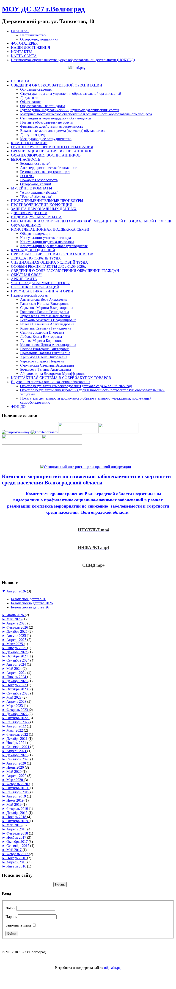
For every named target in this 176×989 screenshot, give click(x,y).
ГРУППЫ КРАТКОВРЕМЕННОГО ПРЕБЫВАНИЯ (52, 147)
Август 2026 (16, 591)
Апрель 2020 (16, 776)
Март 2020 (15, 780)
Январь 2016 (16, 866)
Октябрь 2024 (17, 656)
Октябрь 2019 (17, 788)
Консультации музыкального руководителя (54, 246)
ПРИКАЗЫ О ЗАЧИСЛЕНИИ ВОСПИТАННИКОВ (52, 254)
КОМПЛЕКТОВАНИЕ (29, 143)
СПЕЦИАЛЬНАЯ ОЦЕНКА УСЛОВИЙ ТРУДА (49, 262)
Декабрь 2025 (17, 631)
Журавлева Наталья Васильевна (45, 316)
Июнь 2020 (15, 767)
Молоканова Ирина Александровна (48, 345)
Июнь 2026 (15, 615)
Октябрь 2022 (17, 718)
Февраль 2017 (17, 854)
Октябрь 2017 (17, 841)
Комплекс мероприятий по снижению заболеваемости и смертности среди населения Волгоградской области (86, 479)
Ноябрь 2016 (16, 858)
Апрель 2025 (16, 640)
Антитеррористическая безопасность (49, 168)
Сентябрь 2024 (18, 660)
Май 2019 (14, 804)
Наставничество (33, 35)
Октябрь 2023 (17, 689)
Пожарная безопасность (39, 180)
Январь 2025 (16, 648)
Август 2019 (16, 796)
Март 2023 (15, 706)
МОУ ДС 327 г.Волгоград (43, 9)
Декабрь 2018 (17, 813)
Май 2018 (14, 825)
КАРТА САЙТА (24, 56)
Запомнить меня (18, 925)
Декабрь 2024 (17, 652)
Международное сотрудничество (46, 139)
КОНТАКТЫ (21, 52)
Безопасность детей (35, 163)
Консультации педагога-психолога (47, 242)
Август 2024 (16, 664)
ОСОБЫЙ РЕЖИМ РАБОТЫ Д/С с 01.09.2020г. (48, 266)
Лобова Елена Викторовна (41, 336)
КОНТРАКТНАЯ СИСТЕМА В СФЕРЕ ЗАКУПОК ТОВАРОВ (61, 378)
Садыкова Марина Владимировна (46, 308)
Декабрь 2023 (17, 681)
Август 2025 (16, 636)
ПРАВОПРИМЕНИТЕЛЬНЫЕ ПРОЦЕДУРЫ (47, 201)
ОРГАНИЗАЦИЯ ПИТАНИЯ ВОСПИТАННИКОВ (52, 151)
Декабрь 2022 (17, 714)
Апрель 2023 (16, 701)
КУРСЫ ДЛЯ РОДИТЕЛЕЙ (33, 250)
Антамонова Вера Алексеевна (43, 299)
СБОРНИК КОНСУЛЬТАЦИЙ (35, 287)
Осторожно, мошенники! (40, 39)
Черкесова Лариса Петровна (42, 361)
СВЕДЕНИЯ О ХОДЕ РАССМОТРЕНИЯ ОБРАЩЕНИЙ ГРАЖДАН (65, 271)
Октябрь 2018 (17, 821)
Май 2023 (14, 697)
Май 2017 (14, 850)
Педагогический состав (29, 295)
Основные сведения (36, 89)
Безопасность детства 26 (30, 607)
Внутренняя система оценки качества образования (50, 382)
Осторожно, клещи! (35, 184)
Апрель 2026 (16, 623)
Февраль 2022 (17, 734)
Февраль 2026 (17, 627)
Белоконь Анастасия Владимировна (48, 320)
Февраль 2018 (17, 833)
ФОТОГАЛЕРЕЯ (24, 43)
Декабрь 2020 (17, 755)
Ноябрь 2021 (16, 743)
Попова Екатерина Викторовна (44, 349)
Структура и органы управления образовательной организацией (70, 93)
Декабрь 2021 (17, 738)
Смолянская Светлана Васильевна (47, 365)
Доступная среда (33, 135)
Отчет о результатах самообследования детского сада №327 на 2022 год (76, 386)
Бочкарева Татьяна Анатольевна (45, 369)
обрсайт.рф (112, 968)
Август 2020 (16, 763)
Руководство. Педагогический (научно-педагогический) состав (69, 110)
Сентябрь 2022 (18, 722)
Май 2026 (14, 619)
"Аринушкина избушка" (39, 192)
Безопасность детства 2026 (32, 603)
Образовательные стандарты (42, 106)
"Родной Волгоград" (36, 196)
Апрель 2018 (16, 829)
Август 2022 (16, 726)
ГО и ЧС (27, 176)
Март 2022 (15, 730)
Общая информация (35, 233)
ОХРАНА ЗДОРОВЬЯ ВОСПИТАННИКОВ (46, 155)
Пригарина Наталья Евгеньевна (45, 353)
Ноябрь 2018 (16, 817)
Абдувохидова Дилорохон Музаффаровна (52, 374)
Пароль (11, 917)
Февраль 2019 (17, 809)
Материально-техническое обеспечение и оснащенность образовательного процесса (86, 114)
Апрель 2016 (16, 862)
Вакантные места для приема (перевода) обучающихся (62, 130)
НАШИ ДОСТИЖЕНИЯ (30, 47)
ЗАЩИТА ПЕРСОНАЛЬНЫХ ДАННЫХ (44, 209)
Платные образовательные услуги (46, 122)
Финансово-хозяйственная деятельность (51, 126)
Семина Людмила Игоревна (42, 332)
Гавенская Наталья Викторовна (44, 303)
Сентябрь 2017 (18, 846)
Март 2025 (15, 644)
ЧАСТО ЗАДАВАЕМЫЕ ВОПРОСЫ (40, 283)
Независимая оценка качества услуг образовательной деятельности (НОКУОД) (73, 60)
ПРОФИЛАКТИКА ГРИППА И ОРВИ (42, 291)
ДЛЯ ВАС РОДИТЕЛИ (29, 213)
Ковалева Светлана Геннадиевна (45, 328)
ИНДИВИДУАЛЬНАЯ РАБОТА (36, 217)
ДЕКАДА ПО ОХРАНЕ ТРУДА (36, 258)
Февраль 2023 (17, 710)
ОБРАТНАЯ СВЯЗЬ (26, 275)
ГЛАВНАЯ (20, 31)
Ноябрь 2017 (16, 837)
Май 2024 (14, 668)
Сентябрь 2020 (18, 759)
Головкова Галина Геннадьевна (44, 312)
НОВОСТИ (20, 81)
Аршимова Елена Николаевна (43, 357)
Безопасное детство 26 (28, 599)
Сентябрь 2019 (18, 792)
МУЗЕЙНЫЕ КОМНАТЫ (31, 188)
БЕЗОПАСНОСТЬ (25, 159)
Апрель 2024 (16, 673)
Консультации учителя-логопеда (45, 238)
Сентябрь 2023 (18, 693)
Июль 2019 (15, 800)
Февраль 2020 (17, 784)
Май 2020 (14, 771)
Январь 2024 (16, 677)
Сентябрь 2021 (18, 747)
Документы (29, 98)
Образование (30, 102)
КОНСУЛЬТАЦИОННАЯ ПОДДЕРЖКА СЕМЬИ (50, 229)
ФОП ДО (18, 406)
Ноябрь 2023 (16, 685)
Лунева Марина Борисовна (41, 341)
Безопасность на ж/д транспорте (45, 172)
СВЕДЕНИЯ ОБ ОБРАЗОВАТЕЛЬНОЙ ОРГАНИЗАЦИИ (56, 85)
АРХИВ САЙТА (24, 279)
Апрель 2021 (16, 751)
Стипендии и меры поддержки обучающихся (55, 118)
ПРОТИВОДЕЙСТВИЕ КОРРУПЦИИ (41, 205)
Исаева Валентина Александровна (47, 324)
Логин (11, 908)
